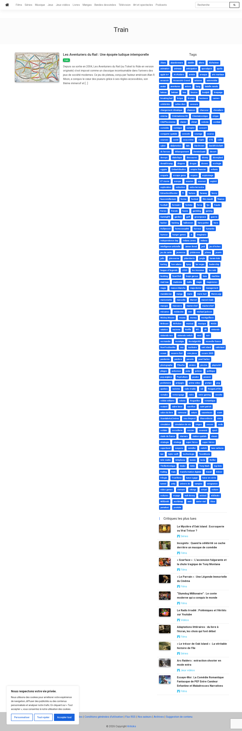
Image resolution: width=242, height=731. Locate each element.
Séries (28, 4)
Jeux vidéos (63, 4)
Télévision (125, 4)
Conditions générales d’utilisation (104, 716)
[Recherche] (234, 5)
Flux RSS (130, 716)
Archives (159, 716)
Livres (76, 4)
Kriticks (131, 726)
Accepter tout (64, 717)
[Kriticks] (7, 4)
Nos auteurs (145, 716)
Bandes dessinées (105, 4)
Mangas (87, 4)
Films (19, 4)
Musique (40, 4)
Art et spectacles (143, 4)
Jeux (50, 4)
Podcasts (161, 4)
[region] (43, 705)
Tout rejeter (43, 717)
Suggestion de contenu (179, 716)
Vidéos (184, 620)
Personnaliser (22, 717)
